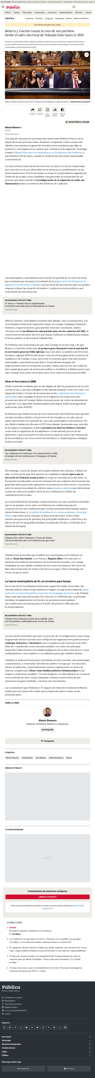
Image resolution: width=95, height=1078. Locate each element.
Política (7, 12)
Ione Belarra (41, 758)
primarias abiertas (62, 488)
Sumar (69, 758)
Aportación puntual (12, 1004)
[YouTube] (37, 1027)
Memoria (78, 12)
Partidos (39, 18)
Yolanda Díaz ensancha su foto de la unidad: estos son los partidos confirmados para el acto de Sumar (29, 620)
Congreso (49, 18)
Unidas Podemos (56, 758)
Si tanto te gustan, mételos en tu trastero (30, 930)
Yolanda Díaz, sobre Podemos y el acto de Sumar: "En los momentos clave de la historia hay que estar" (30, 539)
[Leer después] (47, 110)
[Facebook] (15, 1027)
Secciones (6, 1037)
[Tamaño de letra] (55, 110)
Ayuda (7, 1014)
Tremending (27, 12)
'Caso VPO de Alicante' (54, 2)
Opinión (16, 12)
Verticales (6, 1040)
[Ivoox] (65, 1027)
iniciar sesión (78, 906)
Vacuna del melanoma (81, 2)
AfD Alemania (68, 2)
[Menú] (3, 7)
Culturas (88, 12)
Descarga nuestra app (11, 1062)
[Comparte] (32, 110)
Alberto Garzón (12, 758)
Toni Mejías (16, 934)
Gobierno (29, 18)
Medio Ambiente (66, 12)
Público (11, 987)
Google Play (24, 1069)
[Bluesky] (26, 1027)
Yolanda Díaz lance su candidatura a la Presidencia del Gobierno (48, 152)
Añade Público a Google (78, 122)
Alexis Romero (13, 127)
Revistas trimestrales (11, 1044)
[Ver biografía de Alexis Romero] (47, 712)
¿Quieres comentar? (48, 897)
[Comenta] (40, 110)
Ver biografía (47, 730)
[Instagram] (32, 1027)
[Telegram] (48, 1027)
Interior (69, 18)
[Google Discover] (9, 1027)
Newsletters (9, 1001)
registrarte (48, 908)
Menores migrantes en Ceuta (36, 2)
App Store (70, 1069)
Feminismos (52, 12)
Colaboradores (8, 1048)
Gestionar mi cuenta (13, 997)
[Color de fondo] (62, 110)
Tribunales (59, 18)
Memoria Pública (81, 18)
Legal (4, 1052)
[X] (21, 1027)
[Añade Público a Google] (4, 1027)
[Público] (43, 7)
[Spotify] (54, 1027)
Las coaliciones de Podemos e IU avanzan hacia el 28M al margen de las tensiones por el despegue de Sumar (31, 454)
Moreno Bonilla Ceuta (19, 2)
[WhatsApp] (59, 1027)
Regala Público (11, 1007)
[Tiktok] (43, 1027)
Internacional (39, 12)
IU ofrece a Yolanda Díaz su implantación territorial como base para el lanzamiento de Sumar (30, 304)
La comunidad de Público (16, 1010)
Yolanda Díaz (27, 758)
